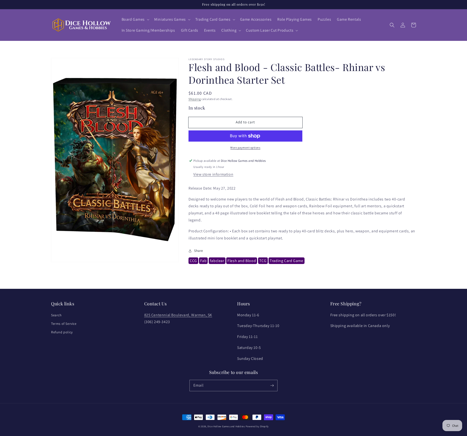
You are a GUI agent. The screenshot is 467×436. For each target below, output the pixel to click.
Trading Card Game (286, 260)
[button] (135, 19)
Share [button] (198, 251)
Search (56, 315)
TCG (263, 260)
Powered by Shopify (257, 426)
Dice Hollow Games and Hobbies (226, 426)
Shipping (195, 99)
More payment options (245, 147)
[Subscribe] (272, 385)
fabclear (217, 260)
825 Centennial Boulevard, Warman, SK (178, 315)
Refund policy (62, 332)
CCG (193, 260)
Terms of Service (64, 323)
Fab (203, 260)
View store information (213, 174)
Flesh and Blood (241, 260)
